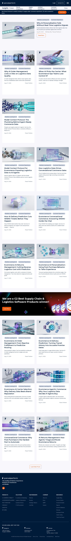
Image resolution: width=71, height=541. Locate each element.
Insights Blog (59, 498)
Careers (44, 505)
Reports (58, 505)
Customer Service (20, 502)
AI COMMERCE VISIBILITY (8, 498)
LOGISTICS (4, 507)
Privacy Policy (42, 536)
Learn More (7, 309)
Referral (31, 498)
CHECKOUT (4, 505)
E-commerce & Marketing (21, 498)
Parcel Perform (56, 32)
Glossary (58, 510)
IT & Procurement (20, 505)
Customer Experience (54, 8)
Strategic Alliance (33, 502)
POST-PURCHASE (6, 502)
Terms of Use (35, 536)
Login (54, 3)
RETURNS (4, 510)
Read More (41, 35)
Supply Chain (31, 8)
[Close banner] (68, 12)
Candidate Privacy (50, 536)
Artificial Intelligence (41, 8)
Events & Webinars (60, 507)
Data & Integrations (19, 8)
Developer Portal (60, 512)
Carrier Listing (59, 515)
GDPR (44, 502)
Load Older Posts (35, 467)
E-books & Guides (60, 502)
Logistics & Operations (21, 500)
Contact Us (61, 3)
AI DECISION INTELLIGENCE (8, 500)
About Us (45, 498)
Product (11, 8)
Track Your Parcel (60, 517)
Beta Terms (57, 536)
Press (66, 8)
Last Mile (31, 505)
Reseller (31, 500)
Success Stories (59, 500)
